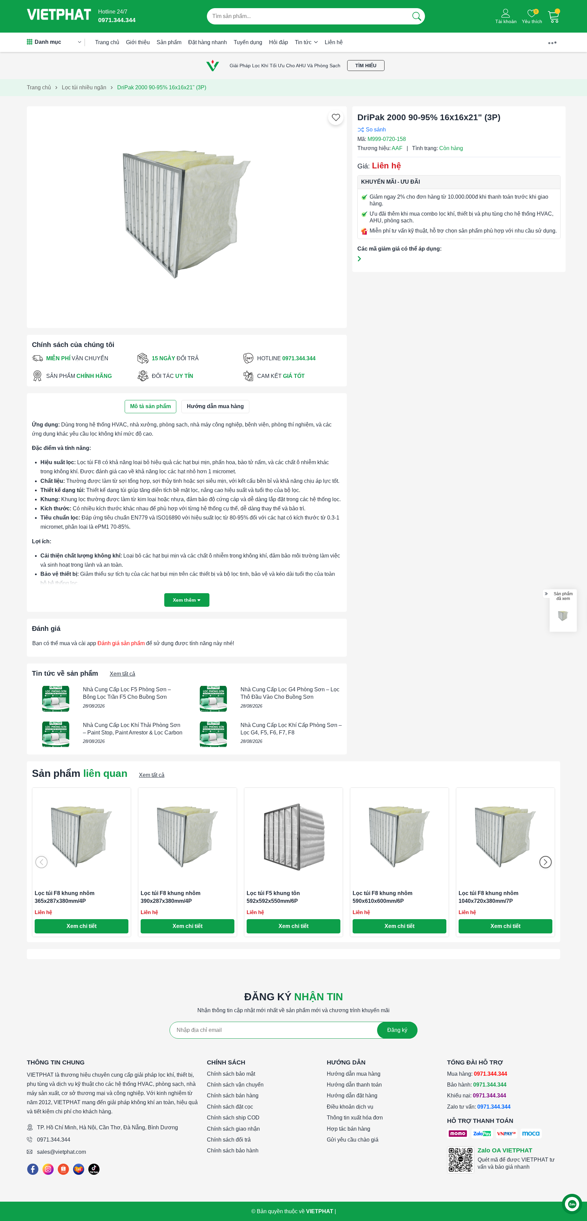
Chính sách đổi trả (229, 1140)
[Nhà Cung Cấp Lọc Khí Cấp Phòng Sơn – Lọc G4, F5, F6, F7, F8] (213, 734)
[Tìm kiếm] (416, 16)
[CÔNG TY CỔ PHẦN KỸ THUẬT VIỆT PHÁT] (59, 16)
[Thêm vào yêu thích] (336, 117)
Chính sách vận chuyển (235, 1085)
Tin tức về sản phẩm (65, 673)
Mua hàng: (477, 1074)
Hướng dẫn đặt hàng (352, 1095)
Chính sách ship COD (233, 1117)
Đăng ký (397, 1030)
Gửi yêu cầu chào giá (352, 1140)
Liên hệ (334, 42)
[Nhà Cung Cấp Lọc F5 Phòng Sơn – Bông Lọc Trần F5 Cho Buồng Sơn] (55, 699)
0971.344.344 (53, 1140)
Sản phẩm (169, 42)
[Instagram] (48, 1169)
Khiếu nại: (476, 1095)
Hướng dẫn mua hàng (353, 1074)
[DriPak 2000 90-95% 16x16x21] (563, 616)
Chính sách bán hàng (233, 1095)
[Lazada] (79, 1169)
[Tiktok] (94, 1169)
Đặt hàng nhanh (207, 42)
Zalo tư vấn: (479, 1107)
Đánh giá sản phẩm (121, 643)
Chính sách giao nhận (233, 1129)
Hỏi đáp (278, 42)
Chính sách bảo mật (231, 1074)
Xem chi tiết (81, 926)
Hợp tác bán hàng (348, 1129)
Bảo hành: (476, 1085)
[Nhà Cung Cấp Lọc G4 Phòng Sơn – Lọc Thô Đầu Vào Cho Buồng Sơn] (213, 699)
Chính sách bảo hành (233, 1150)
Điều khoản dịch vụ (350, 1107)
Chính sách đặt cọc (230, 1107)
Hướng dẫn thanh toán (354, 1085)
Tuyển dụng (248, 42)
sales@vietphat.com (61, 1152)
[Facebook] (33, 1169)
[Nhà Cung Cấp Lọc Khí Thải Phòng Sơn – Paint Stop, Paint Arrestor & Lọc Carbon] (55, 734)
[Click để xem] (187, 214)
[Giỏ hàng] (553, 16)
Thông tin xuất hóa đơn (355, 1117)
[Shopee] (63, 1169)
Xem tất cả (122, 674)
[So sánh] (457, 129)
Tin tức (304, 42)
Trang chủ (107, 42)
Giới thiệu (138, 42)
